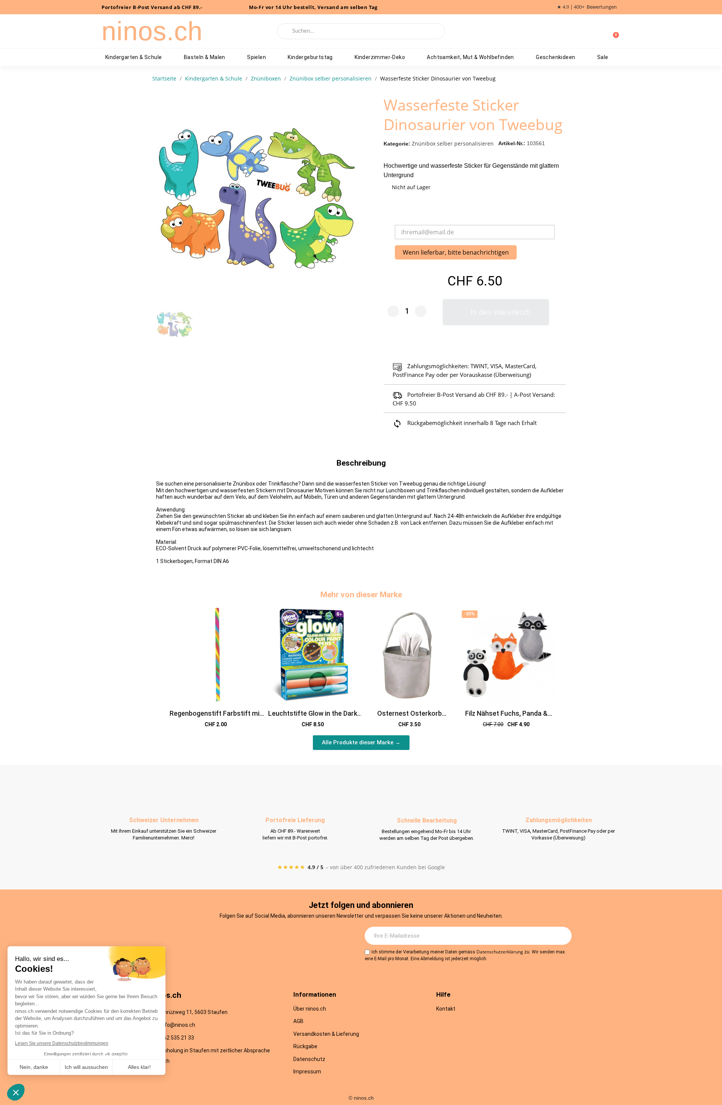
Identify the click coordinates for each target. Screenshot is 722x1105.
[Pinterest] (285, 936)
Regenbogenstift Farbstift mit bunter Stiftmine (216, 717)
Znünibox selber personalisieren (453, 143)
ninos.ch (152, 31)
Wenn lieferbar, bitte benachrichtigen (456, 252)
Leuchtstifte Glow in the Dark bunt (312, 717)
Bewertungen (602, 7)
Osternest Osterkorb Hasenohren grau (409, 717)
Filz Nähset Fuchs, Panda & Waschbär (506, 717)
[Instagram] (223, 936)
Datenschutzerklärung (499, 952)
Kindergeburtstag (310, 57)
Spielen (256, 57)
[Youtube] (264, 936)
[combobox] (361, 31)
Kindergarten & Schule (133, 57)
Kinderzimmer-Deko (380, 57)
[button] (496, 312)
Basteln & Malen (204, 57)
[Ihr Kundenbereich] (601, 31)
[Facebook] (243, 936)
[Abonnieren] (562, 936)
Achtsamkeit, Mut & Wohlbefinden (470, 57)
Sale (602, 57)
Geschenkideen (555, 57)
